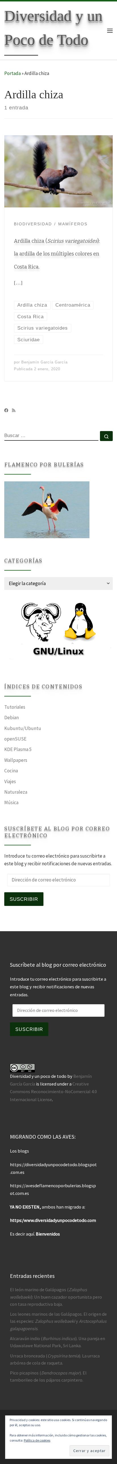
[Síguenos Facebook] (6, 410)
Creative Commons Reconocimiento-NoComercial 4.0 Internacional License (53, 1091)
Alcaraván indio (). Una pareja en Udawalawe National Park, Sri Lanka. (57, 1342)
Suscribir (24, 899)
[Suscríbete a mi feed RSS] (13, 410)
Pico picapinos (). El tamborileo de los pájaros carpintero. (48, 1376)
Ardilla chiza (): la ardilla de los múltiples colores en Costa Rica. (57, 254)
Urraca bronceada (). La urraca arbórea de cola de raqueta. (55, 1359)
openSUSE (15, 739)
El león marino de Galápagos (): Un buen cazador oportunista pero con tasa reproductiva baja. (56, 1297)
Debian (11, 717)
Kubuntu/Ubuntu (22, 728)
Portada (12, 73)
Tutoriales (14, 707)
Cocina (11, 771)
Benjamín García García (44, 362)
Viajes (10, 781)
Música (11, 802)
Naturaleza (15, 792)
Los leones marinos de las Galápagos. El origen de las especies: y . (58, 1321)
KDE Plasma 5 (18, 749)
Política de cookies (37, 1440)
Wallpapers (15, 760)
